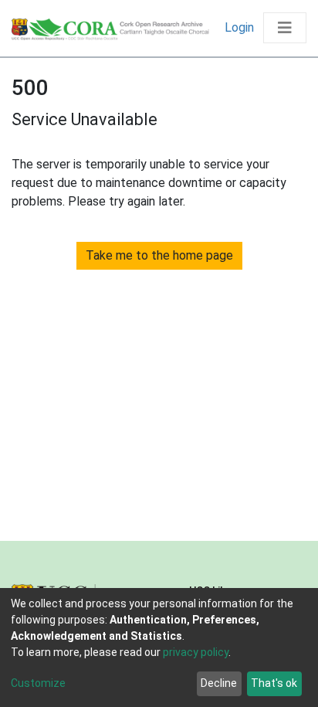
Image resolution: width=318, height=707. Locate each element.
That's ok (274, 683)
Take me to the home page (159, 255)
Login (241, 27)
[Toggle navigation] (284, 27)
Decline (219, 683)
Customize (38, 683)
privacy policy (195, 652)
